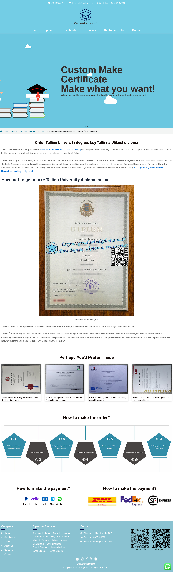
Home (5, 131)
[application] (55, 30)
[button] (3, 81)
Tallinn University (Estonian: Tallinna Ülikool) (60, 149)
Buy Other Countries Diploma (31, 131)
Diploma (13, 131)
